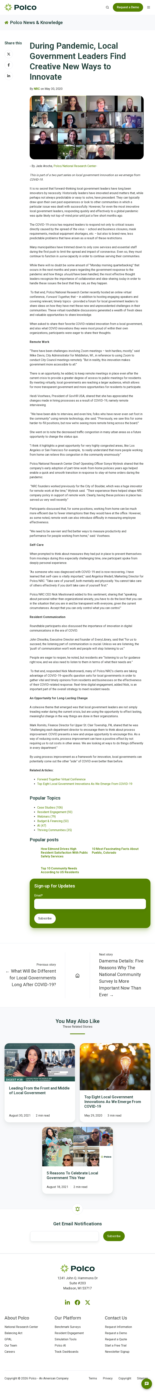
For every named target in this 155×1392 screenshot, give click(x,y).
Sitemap (142, 1378)
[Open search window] (107, 7)
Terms (93, 1378)
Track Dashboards (66, 1351)
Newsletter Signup (117, 1351)
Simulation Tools (66, 1339)
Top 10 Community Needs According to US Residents (60, 870)
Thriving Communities (54, 830)
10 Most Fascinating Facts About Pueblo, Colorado (115, 850)
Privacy (108, 1378)
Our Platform (68, 1318)
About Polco (17, 1318)
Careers (10, 1351)
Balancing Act (13, 1333)
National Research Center (21, 1327)
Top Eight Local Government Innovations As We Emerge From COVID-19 (84, 784)
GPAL (8, 1339)
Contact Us (116, 1318)
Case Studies (50, 807)
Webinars (46, 816)
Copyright (125, 1378)
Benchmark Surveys (68, 1327)
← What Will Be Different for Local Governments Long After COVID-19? (30, 977)
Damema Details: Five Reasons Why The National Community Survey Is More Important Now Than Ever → (121, 977)
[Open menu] (148, 7)
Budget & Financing (53, 821)
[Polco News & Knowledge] (77, 975)
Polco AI (60, 1345)
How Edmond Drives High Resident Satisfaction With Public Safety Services (64, 852)
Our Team (11, 1345)
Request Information (118, 1327)
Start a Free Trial (115, 1345)
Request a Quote (116, 1339)
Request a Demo (116, 1333)
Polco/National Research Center (74, 166)
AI (41, 825)
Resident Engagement (54, 812)
